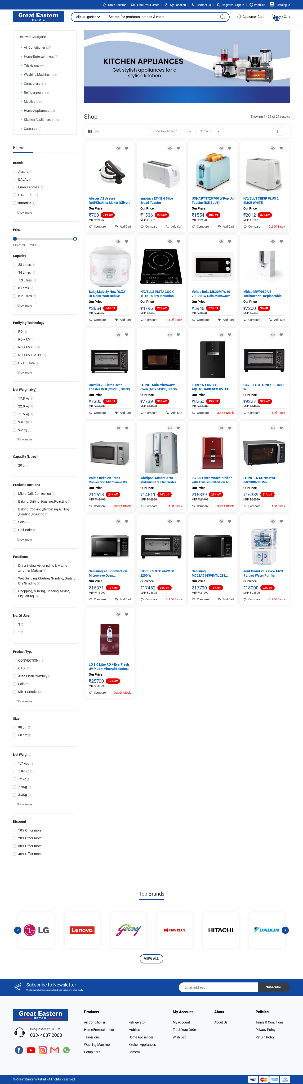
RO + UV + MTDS (32, 355)
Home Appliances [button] (39, 110)
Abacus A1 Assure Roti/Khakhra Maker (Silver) (109, 200)
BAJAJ (25, 179)
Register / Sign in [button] (232, 5)
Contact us (203, 5)
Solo (23, 522)
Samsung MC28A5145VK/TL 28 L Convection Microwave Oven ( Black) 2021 (212, 573)
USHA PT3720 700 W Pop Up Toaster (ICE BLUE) (213, 200)
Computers (92, 1052)
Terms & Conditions (269, 1022)
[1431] (178, 241)
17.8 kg (25, 398)
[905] (178, 521)
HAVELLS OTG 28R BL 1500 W (263, 387)
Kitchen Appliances (142, 1045)
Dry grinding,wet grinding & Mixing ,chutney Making (42, 568)
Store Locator (116, 5)
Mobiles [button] (33, 101)
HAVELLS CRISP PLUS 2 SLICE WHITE (261, 200)
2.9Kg (24, 787)
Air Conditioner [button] (37, 47)
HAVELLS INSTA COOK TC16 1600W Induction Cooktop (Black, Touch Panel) (157, 294)
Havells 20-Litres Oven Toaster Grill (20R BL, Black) (109, 387)
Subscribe (273, 987)
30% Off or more (29, 846)
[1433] (127, 241)
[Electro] (38, 16)
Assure (25, 171)
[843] (127, 428)
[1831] (127, 521)
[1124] (178, 428)
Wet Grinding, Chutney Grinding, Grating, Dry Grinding (47, 580)
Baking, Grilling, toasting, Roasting (44, 501)
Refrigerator (137, 1022)
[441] (127, 148)
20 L (23, 465)
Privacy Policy (266, 1030)
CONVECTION (31, 660)
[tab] (90, 131)
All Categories (86, 17)
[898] (178, 335)
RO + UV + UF (29, 347)
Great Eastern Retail (31, 1079)
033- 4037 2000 (46, 1035)
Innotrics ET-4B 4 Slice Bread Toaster (156, 200)
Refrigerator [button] (36, 92)
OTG (23, 668)
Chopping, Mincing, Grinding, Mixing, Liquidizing (44, 593)
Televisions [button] (34, 65)
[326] (127, 614)
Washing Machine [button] (40, 74)
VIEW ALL (151, 959)
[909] (230, 521)
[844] (230, 241)
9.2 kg (24, 430)
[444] (178, 148)
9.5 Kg (25, 422)
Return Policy (265, 1037)
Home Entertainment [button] (41, 56)
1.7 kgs (25, 763)
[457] (230, 335)
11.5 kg (25, 414)
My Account (181, 1022)
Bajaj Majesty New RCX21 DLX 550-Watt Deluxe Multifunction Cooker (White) (108, 294)
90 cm (24, 727)
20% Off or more (29, 838)
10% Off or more (29, 830)
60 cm (24, 735)
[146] (281, 428)
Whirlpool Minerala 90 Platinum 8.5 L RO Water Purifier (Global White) (158, 480)
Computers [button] (35, 83)
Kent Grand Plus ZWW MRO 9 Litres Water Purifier (263, 573)
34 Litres (26, 272)
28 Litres (26, 264)
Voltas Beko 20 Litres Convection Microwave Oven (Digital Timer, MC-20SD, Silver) (109, 480)
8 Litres (25, 288)
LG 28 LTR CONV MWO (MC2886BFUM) (259, 480)
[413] (127, 335)
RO (22, 331)
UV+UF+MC (28, 363)
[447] (281, 148)
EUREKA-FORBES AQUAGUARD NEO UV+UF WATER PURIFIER (210, 387)
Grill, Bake (27, 530)
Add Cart (125, 226)
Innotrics (26, 203)
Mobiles (134, 1030)
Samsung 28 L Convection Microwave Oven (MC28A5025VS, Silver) (108, 573)
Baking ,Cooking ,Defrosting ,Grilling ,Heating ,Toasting (43, 511)
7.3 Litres (27, 280)
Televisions (91, 1037)
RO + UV (26, 339)
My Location (177, 5)
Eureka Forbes (30, 187)
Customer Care (253, 17)
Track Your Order (147, 5)
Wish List (179, 1037)
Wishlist (259, 5)
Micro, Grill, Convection (36, 493)
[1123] (281, 241)
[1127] (281, 521)
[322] (230, 428)
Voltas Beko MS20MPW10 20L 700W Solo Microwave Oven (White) (211, 294)
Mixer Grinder (30, 692)
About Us (220, 1022)
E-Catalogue (282, 5)
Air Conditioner (94, 1022)
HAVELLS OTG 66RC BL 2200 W (157, 573)
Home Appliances (141, 1037)
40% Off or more (29, 854)
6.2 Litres (27, 296)
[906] (281, 335)
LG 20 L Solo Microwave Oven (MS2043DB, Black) (158, 387)
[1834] (230, 148)
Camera (134, 1052)
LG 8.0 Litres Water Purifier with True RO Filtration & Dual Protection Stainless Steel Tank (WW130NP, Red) (212, 480)
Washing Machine (97, 1045)
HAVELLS (28, 195)
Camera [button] (32, 129)
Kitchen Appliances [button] (41, 119)
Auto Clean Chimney (34, 676)
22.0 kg (25, 406)
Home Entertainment (99, 1030)
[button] (22, 212)
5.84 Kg (25, 771)
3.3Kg (24, 795)
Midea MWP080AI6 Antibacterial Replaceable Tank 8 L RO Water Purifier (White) (262, 294)
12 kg (24, 779)
